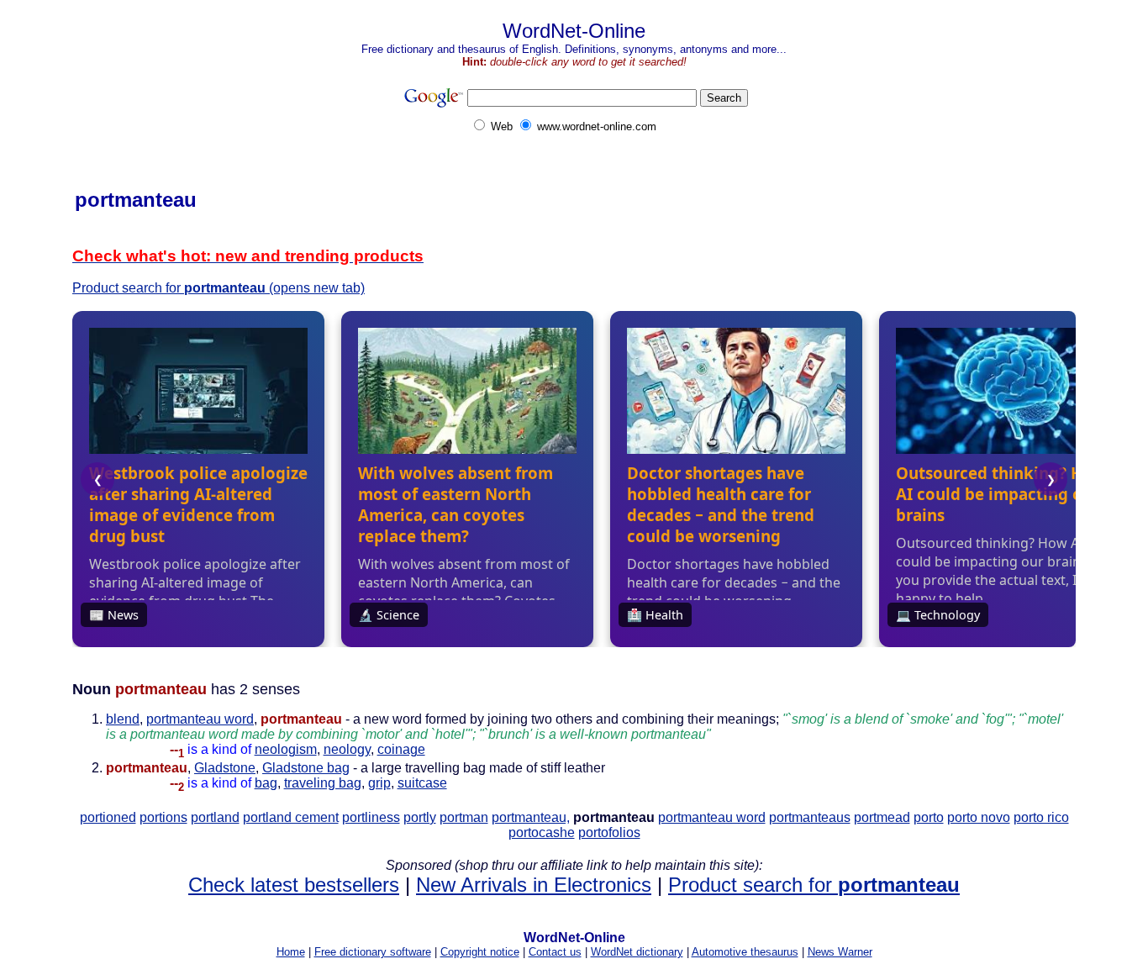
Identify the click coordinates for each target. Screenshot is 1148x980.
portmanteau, (531, 817)
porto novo (978, 817)
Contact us (555, 952)
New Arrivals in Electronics (533, 884)
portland (215, 817)
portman (464, 817)
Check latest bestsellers (293, 884)
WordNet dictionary (637, 952)
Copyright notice (479, 952)
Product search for (814, 884)
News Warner (840, 952)
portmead (882, 817)
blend (123, 719)
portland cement (291, 817)
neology (347, 749)
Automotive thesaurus (745, 952)
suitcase (422, 783)
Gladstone (224, 768)
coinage (401, 749)
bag (266, 783)
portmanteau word (200, 719)
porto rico (1041, 817)
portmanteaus (809, 817)
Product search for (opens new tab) (218, 288)
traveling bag (322, 783)
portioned (108, 817)
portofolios (609, 832)
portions (163, 817)
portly (419, 817)
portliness (371, 817)
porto (929, 817)
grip (379, 783)
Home (290, 952)
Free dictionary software (372, 952)
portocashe (541, 832)
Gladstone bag (306, 768)
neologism (286, 749)
